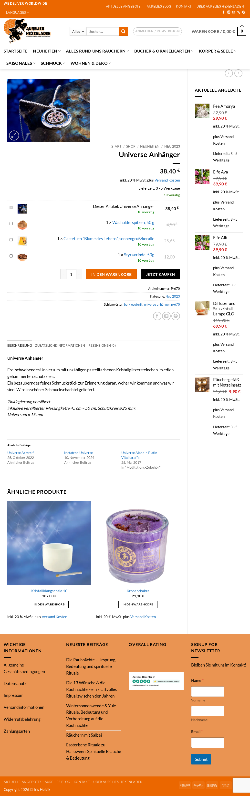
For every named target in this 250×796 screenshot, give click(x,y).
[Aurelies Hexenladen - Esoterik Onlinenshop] (33, 31)
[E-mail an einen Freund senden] (166, 316)
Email (197, 731)
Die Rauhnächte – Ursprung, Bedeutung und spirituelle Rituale (91, 666)
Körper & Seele (216, 51)
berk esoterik (133, 304)
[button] (157, 31)
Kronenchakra (138, 591)
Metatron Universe (78, 453)
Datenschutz (15, 683)
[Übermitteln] (123, 31)
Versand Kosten (167, 180)
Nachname (199, 720)
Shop (130, 146)
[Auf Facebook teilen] (157, 316)
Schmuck (51, 63)
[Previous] (7, 563)
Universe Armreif (20, 453)
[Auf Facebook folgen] (223, 12)
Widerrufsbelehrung (22, 719)
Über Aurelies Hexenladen (220, 6)
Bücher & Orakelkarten (162, 51)
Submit (201, 759)
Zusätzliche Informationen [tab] (60, 345)
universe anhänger (157, 304)
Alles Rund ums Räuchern (96, 51)
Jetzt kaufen (160, 274)
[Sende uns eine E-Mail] (233, 12)
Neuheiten (45, 51)
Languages (16, 12)
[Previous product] (238, 73)
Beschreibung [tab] (19, 345)
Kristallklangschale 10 (49, 591)
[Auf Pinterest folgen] (243, 12)
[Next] (179, 563)
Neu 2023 (172, 146)
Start (116, 146)
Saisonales (19, 63)
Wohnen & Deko (89, 63)
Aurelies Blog (159, 6)
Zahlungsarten (17, 731)
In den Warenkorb (111, 274)
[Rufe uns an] (238, 12)
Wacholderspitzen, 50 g (133, 222)
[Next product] (229, 73)
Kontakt (184, 6)
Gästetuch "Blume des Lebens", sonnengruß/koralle (108, 238)
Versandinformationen (24, 707)
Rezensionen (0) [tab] (102, 345)
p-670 (175, 304)
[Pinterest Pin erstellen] (175, 316)
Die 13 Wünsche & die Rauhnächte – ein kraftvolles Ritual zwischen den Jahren (91, 689)
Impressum (13, 695)
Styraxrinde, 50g (139, 254)
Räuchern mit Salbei (84, 735)
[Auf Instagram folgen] (228, 12)
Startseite (16, 51)
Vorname (198, 700)
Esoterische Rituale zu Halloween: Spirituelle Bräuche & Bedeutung (93, 751)
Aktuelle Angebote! (124, 6)
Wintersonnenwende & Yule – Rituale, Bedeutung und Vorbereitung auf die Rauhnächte (92, 715)
